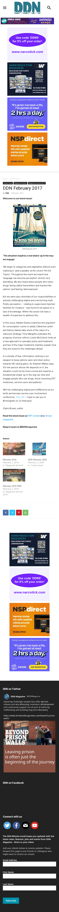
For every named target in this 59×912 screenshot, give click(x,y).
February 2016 (9, 459)
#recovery (43, 710)
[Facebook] (6, 512)
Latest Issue (15, 178)
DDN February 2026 (37, 459)
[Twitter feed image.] (29, 746)
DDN (7, 193)
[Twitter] (12, 512)
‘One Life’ (20, 397)
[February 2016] (14, 449)
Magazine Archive (20, 183)
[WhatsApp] (25, 512)
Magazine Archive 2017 (37, 183)
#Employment (47, 704)
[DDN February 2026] (39, 449)
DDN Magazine (18, 696)
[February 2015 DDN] (14, 475)
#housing (24, 704)
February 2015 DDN (12, 486)
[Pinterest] (19, 512)
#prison (44, 701)
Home (5, 178)
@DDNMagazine (33, 696)
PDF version (34, 415)
